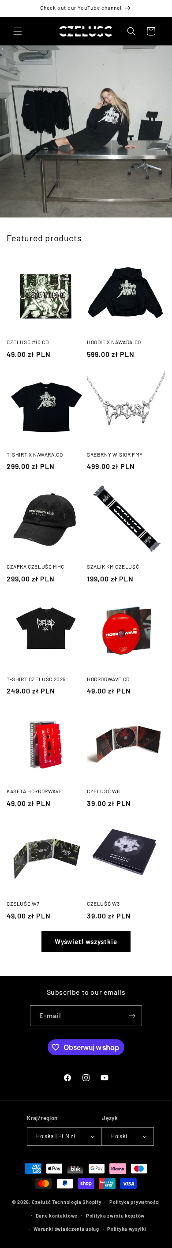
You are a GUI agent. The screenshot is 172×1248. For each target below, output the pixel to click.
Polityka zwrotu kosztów (115, 1215)
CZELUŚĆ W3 (103, 903)
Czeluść (41, 1202)
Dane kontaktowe (57, 1215)
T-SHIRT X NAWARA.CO (35, 454)
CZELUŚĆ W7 (23, 903)
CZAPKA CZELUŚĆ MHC (35, 566)
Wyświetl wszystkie (86, 941)
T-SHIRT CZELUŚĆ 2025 (36, 679)
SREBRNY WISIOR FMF (115, 454)
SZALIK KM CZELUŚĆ (113, 566)
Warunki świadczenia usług (66, 1229)
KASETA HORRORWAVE (34, 791)
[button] (17, 31)
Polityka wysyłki (126, 1229)
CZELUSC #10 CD (28, 342)
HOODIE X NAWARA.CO (114, 342)
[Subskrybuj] (132, 1015)
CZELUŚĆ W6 (103, 791)
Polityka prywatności (134, 1202)
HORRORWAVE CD (108, 679)
